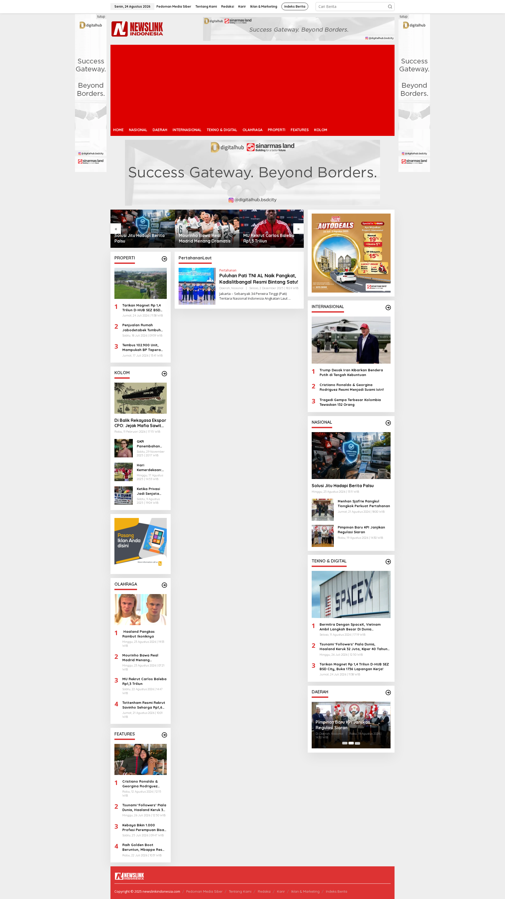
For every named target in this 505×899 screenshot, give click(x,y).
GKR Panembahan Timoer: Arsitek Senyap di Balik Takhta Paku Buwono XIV (150, 443)
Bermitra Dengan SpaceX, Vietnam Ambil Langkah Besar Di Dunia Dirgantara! (350, 626)
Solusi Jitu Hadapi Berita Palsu (343, 485)
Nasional (237, 288)
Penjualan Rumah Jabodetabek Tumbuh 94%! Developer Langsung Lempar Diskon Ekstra (144, 327)
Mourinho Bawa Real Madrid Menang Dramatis (140, 238)
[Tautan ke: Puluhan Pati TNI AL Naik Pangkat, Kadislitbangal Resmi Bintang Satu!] (197, 285)
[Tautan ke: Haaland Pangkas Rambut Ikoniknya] (140, 609)
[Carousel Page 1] (344, 743)
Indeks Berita (336, 891)
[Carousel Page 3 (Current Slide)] (357, 743)
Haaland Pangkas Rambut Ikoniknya (138, 633)
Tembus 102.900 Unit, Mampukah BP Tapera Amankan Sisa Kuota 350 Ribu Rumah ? (143, 347)
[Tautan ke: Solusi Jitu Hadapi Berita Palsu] (351, 455)
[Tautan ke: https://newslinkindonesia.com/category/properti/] (164, 259)
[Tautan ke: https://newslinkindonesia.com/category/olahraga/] (164, 585)
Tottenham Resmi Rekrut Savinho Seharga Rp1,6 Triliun (143, 705)
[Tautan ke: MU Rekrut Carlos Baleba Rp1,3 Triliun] (207, 229)
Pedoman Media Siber (204, 891)
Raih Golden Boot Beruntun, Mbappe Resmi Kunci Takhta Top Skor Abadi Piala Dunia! (144, 847)
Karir (281, 891)
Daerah (224, 288)
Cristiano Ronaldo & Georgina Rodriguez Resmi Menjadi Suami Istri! (140, 783)
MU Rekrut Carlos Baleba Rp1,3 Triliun (204, 238)
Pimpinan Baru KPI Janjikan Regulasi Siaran (361, 529)
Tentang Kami (240, 891)
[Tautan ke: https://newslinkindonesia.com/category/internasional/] (388, 307)
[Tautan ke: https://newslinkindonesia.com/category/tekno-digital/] (388, 562)
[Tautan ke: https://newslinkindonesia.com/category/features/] (164, 735)
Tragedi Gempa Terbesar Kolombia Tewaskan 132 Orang (350, 401)
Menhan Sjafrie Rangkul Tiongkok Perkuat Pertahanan (267, 238)
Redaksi (264, 891)
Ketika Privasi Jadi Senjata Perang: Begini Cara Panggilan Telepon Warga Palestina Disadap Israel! (150, 491)
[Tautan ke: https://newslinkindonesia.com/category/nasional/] (388, 423)
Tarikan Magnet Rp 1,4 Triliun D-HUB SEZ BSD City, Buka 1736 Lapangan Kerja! (141, 307)
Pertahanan (227, 270)
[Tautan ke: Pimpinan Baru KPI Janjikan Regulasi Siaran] (323, 535)
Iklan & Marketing (305, 891)
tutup (101, 16)
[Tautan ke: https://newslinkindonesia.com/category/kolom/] (164, 374)
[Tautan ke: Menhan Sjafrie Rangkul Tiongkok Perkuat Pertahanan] (271, 229)
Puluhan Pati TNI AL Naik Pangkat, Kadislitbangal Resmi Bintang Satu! (258, 279)
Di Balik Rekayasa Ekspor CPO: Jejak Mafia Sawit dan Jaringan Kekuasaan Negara (140, 423)
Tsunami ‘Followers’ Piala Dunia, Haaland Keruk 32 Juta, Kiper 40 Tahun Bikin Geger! (144, 807)
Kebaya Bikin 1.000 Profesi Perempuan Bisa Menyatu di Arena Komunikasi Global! (143, 827)
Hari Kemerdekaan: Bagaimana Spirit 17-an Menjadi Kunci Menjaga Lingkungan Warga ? (149, 467)
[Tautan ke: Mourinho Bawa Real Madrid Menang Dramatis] (142, 229)
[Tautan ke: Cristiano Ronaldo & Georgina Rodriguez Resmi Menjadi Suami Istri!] (140, 759)
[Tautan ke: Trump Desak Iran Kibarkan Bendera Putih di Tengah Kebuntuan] (351, 340)
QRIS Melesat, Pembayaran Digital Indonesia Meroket (350, 724)
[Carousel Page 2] (351, 743)
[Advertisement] (252, 84)
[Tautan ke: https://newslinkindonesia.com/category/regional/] (388, 692)
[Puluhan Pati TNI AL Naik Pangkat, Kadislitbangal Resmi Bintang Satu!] (289, 298)
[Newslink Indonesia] (137, 28)
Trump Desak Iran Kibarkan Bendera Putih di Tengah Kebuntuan (351, 372)
